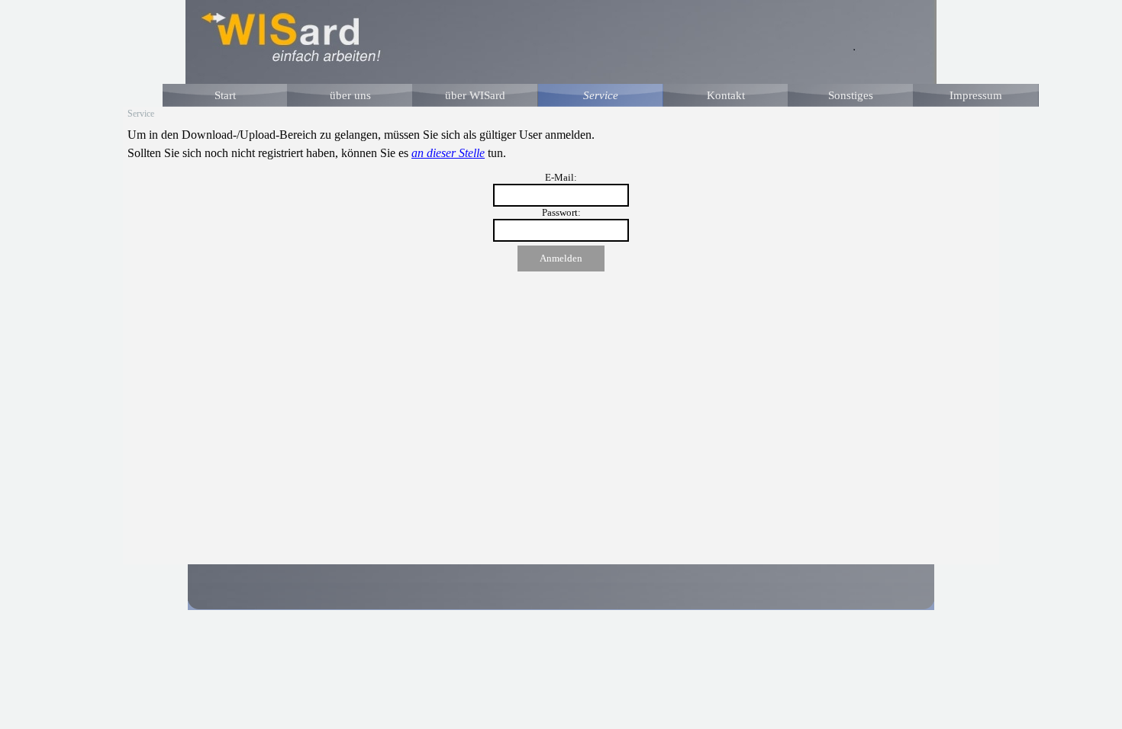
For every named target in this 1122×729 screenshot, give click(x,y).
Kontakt (726, 95)
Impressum (976, 95)
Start (225, 95)
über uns (350, 95)
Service (600, 95)
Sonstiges (850, 95)
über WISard (475, 95)
